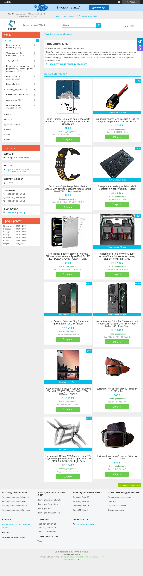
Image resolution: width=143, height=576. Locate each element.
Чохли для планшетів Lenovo (15, 497)
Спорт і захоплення (15, 95)
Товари (7, 40)
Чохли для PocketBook (47, 504)
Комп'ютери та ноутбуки (13, 46)
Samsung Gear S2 (81, 501)
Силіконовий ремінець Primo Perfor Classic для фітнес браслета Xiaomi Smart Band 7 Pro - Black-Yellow (68, 189)
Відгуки (7, 130)
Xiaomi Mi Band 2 (80, 510)
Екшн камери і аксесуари (119, 497)
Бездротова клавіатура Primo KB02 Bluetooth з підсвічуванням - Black (117, 187)
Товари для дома (116, 510)
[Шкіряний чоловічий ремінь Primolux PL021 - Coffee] (117, 434)
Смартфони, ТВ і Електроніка (14, 54)
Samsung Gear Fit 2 (81, 506)
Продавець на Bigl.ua (71, 554)
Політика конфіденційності (93, 557)
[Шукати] (98, 25)
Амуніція (10, 61)
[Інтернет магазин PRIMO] (12, 25)
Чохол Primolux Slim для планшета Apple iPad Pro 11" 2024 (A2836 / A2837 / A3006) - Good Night (68, 121)
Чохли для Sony (44, 508)
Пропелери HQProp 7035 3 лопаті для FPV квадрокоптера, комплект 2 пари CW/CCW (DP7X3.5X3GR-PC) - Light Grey (68, 458)
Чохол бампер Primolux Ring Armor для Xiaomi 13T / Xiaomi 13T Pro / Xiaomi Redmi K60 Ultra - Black (117, 324)
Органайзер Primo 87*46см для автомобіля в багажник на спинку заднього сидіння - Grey (117, 256)
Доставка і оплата (12, 124)
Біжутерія (10, 84)
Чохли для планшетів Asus (14, 501)
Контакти (8, 119)
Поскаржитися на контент (70, 557)
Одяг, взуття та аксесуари (13, 77)
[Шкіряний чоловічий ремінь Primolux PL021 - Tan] (117, 366)
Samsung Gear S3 (81, 497)
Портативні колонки (117, 506)
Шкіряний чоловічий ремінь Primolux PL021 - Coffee (117, 457)
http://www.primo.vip (16, 213)
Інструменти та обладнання (13, 106)
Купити (69, 139)
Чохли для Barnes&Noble (48, 513)
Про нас (8, 114)
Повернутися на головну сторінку (67, 64)
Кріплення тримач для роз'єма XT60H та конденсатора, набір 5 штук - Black (117, 120)
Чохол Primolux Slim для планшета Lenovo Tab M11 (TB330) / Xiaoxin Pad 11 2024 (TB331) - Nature (68, 391)
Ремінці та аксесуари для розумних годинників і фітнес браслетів (19, 68)
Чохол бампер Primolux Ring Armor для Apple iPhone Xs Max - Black (68, 322)
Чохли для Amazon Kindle (49, 500)
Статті (7, 135)
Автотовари (11, 100)
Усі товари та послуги (128, 485)
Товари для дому (14, 89)
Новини (7, 140)
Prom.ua (85, 552)
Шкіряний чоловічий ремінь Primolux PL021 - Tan (117, 390)
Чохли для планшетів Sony (14, 506)
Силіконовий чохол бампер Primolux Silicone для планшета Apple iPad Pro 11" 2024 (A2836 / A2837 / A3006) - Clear (68, 256)
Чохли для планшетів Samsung (16, 510)
